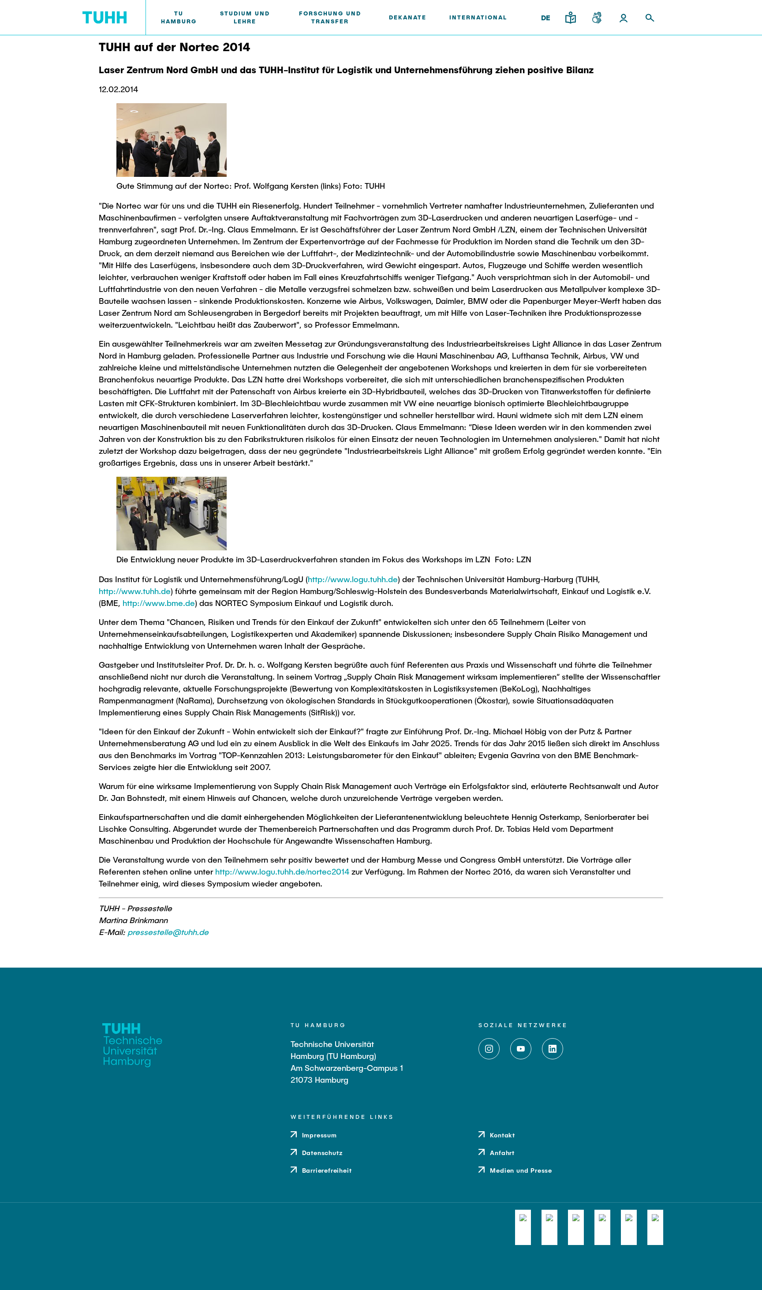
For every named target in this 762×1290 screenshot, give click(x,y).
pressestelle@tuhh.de (168, 932)
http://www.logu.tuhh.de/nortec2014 (282, 871)
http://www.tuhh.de (135, 591)
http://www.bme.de (159, 603)
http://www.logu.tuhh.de (353, 579)
